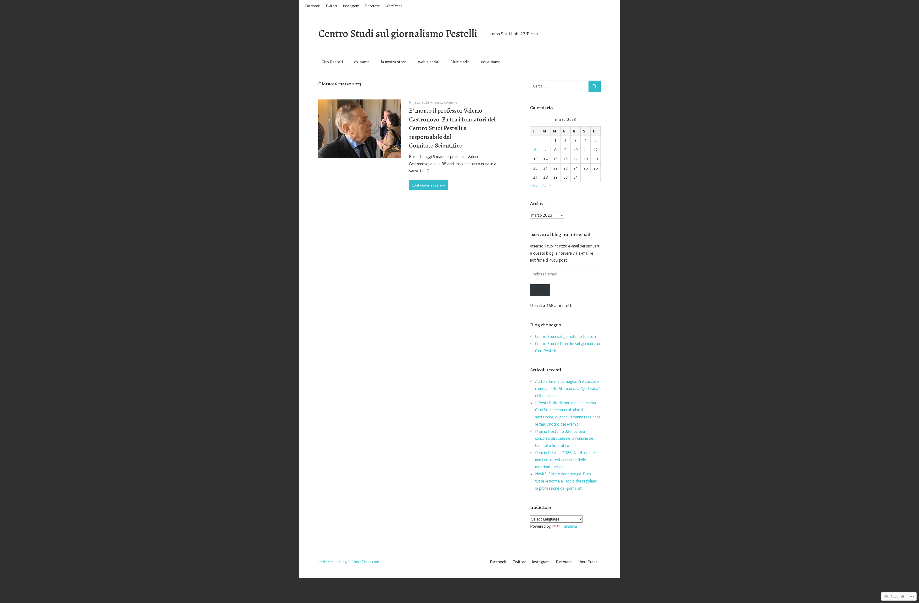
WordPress (394, 6)
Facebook (312, 6)
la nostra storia (394, 62)
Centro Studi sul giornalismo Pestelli (397, 33)
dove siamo (490, 62)
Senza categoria (445, 102)
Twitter (331, 6)
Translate (568, 526)
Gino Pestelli (332, 62)
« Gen (534, 185)
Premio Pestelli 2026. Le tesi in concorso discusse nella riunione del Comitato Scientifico (564, 438)
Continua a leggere (427, 185)
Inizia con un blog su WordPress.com (348, 562)
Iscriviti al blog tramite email (560, 234)
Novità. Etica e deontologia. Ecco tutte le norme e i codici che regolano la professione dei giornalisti (566, 481)
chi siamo (362, 62)
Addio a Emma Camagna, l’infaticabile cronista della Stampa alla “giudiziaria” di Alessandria (567, 388)
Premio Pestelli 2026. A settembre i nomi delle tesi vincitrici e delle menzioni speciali (566, 460)
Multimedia (460, 62)
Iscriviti (540, 290)
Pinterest (372, 6)
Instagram (351, 6)
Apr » (546, 185)
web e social (428, 62)
